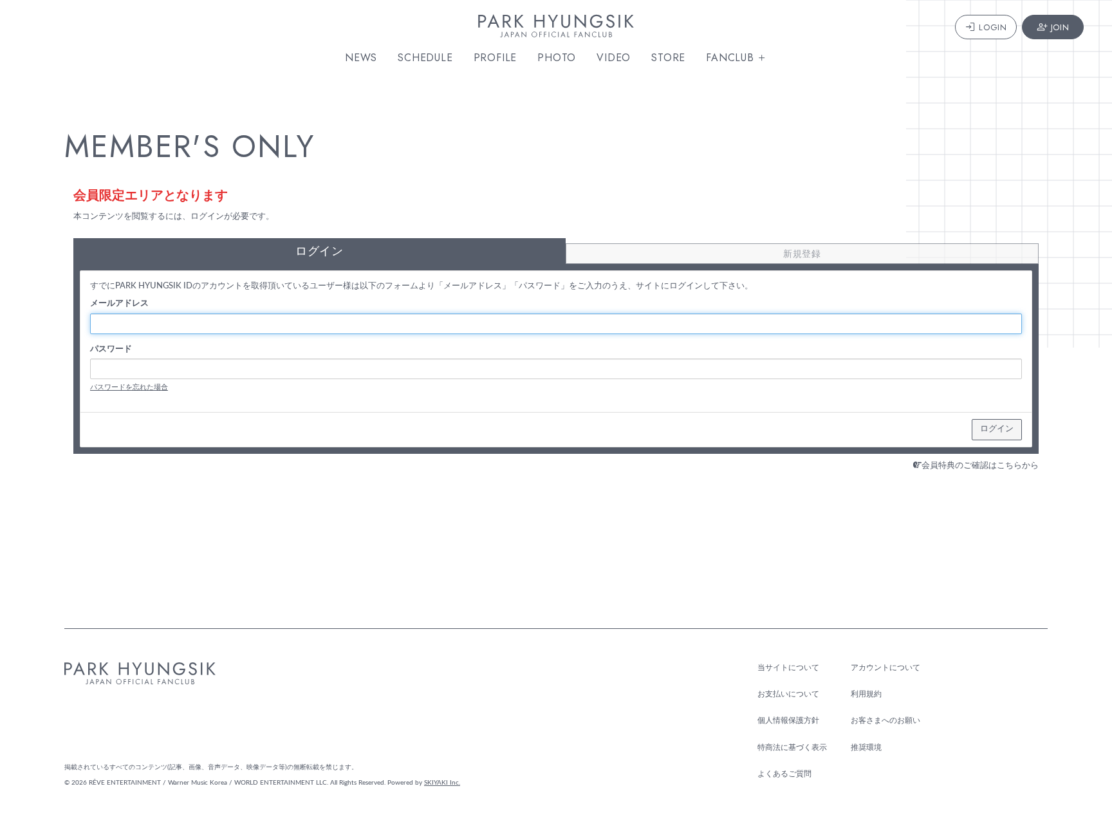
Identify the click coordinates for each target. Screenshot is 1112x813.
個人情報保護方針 (788, 720)
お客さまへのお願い (885, 720)
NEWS (361, 58)
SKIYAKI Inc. (442, 783)
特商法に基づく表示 (792, 747)
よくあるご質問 (784, 774)
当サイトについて (788, 667)
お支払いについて (788, 694)
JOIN (1060, 27)
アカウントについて (885, 667)
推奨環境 (866, 747)
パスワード (111, 349)
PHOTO (556, 58)
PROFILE (495, 58)
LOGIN (992, 27)
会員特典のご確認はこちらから (980, 466)
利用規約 (866, 694)
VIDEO (614, 58)
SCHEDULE (425, 58)
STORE (668, 58)
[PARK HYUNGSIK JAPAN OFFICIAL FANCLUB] (556, 30)
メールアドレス (119, 303)
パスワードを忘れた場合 (129, 387)
